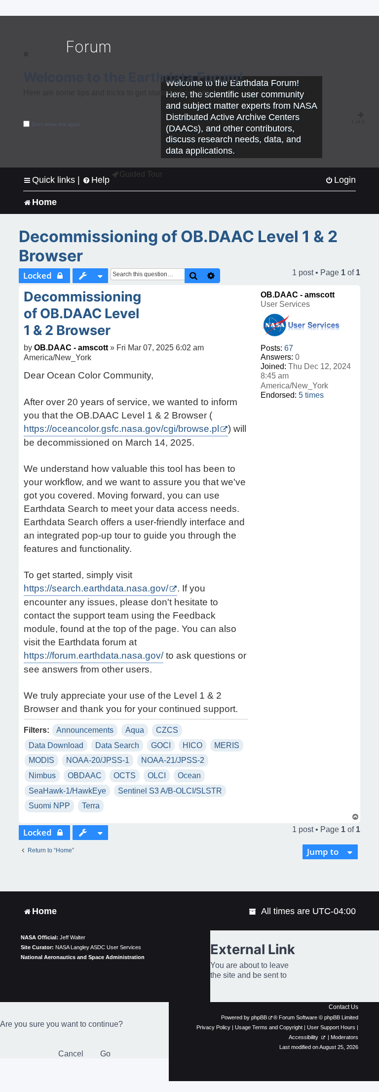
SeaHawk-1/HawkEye (67, 791)
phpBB (259, 1017)
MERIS (226, 745)
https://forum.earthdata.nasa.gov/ (93, 655)
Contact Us (343, 1007)
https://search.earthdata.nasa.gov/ (96, 588)
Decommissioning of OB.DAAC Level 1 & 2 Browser (178, 246)
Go (105, 1054)
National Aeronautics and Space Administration (83, 957)
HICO (192, 745)
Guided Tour (140, 174)
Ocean (189, 775)
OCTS (125, 775)
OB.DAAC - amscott (298, 295)
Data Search (117, 745)
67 (288, 348)
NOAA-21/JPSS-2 (172, 760)
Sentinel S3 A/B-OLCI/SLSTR (170, 791)
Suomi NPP (49, 805)
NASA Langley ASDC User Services (98, 947)
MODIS (41, 760)
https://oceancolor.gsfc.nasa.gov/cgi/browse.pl (121, 428)
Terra (91, 805)
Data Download (56, 745)
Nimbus (42, 775)
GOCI (161, 745)
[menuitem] (340, 180)
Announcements (85, 730)
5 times (311, 395)
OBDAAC (85, 775)
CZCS (167, 730)
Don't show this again (56, 124)
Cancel (70, 1054)
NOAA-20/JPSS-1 (97, 760)
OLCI (157, 775)
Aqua (134, 730)
